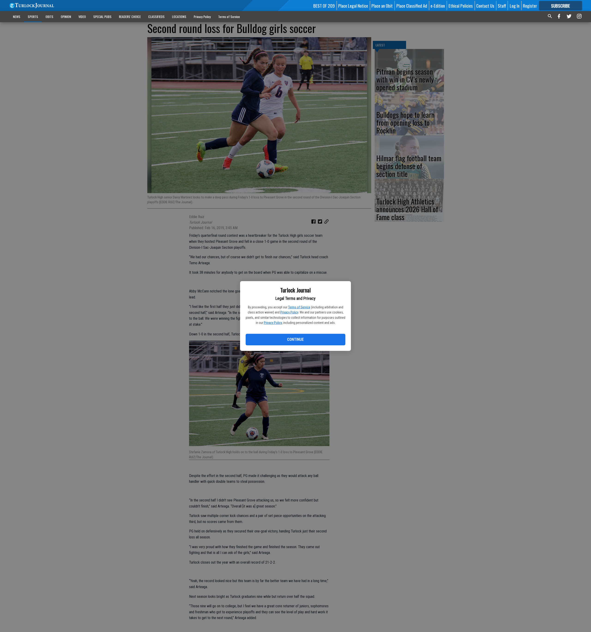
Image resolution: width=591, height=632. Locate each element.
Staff (502, 6)
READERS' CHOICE (130, 16)
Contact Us (485, 6)
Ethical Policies (461, 6)
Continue (295, 339)
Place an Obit (382, 6)
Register (530, 6)
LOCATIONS (179, 16)
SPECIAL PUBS (102, 16)
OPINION (66, 16)
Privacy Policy (289, 312)
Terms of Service (299, 307)
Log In (514, 6)
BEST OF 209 (324, 6)
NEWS (16, 16)
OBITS (49, 16)
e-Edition (438, 6)
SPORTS (33, 16)
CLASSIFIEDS (156, 16)
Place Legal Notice (353, 6)
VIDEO (82, 16)
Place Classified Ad (411, 6)
